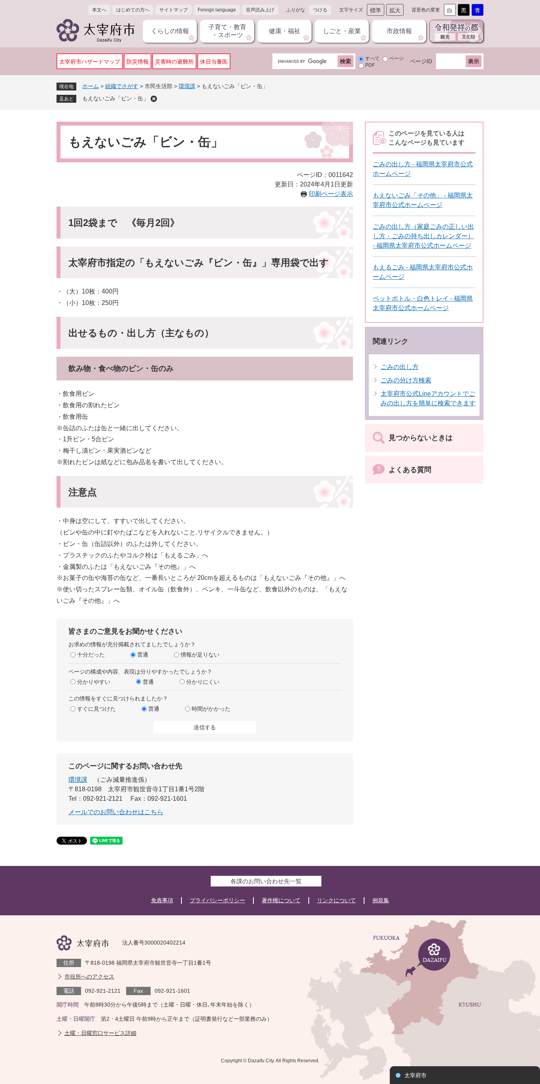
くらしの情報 (170, 31)
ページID (421, 61)
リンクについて (336, 900)
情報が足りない (200, 654)
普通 (142, 654)
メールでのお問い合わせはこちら (115, 812)
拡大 (394, 10)
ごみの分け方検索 (406, 380)
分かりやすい (93, 682)
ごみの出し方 (400, 366)
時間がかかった (211, 709)
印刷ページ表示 (331, 193)
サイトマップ (173, 10)
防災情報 (138, 61)
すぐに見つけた (96, 709)
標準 (375, 10)
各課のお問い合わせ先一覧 (266, 881)
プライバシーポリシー (217, 900)
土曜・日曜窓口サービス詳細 (100, 1033)
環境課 (187, 86)
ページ (396, 58)
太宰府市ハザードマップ (89, 61)
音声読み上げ (260, 10)
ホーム (90, 86)
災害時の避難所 (174, 61)
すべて (372, 58)
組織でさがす (121, 86)
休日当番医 (214, 61)
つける (320, 10)
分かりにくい (202, 682)
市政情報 (399, 31)
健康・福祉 (284, 31)
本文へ (99, 10)
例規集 (380, 900)
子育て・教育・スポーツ (227, 31)
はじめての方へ (132, 10)
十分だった (91, 654)
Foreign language (217, 10)
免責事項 (162, 900)
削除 (154, 99)
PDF (370, 65)
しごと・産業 (342, 31)
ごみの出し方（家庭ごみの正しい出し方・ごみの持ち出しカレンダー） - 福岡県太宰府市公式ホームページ (423, 236)
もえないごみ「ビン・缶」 (115, 98)
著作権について (281, 900)
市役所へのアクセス (89, 976)
